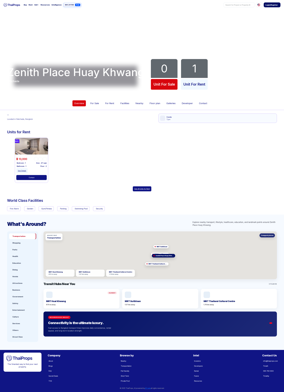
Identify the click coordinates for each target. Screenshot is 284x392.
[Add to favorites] (36, 159)
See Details (22, 171)
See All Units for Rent (142, 189)
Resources (45, 5)
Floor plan (155, 103)
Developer (187, 103)
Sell (35, 5)
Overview (79, 103)
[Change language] (259, 4)
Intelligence (57, 5)
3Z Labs (148, 388)
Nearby (139, 103)
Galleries (171, 103)
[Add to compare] (45, 159)
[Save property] (40, 159)
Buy (25, 5)
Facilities (124, 103)
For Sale (94, 103)
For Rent (109, 103)
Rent (31, 5)
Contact (203, 103)
